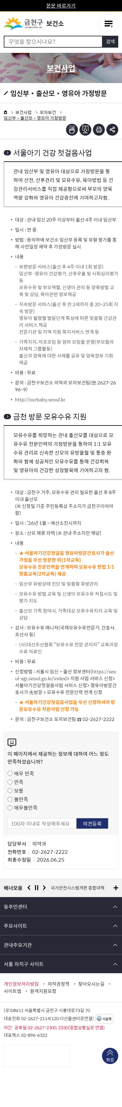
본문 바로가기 (61, 5)
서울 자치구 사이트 (24, 964)
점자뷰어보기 (72, 130)
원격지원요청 (43, 991)
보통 (18, 790)
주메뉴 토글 (108, 24)
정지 (36, 887)
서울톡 (107, 1018)
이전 (29, 887)
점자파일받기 (85, 130)
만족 (18, 782)
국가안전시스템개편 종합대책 (77, 887)
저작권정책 (58, 984)
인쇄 (99, 130)
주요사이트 (15, 925)
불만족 (21, 799)
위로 (110, 1060)
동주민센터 (15, 906)
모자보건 (48, 112)
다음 (44, 887)
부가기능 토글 (112, 130)
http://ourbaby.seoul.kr (40, 399)
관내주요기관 (18, 944)
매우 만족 (24, 773)
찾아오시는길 (91, 984)
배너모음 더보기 (116, 887)
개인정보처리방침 (21, 984)
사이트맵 (12, 991)
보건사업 (23, 112)
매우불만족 (26, 807)
